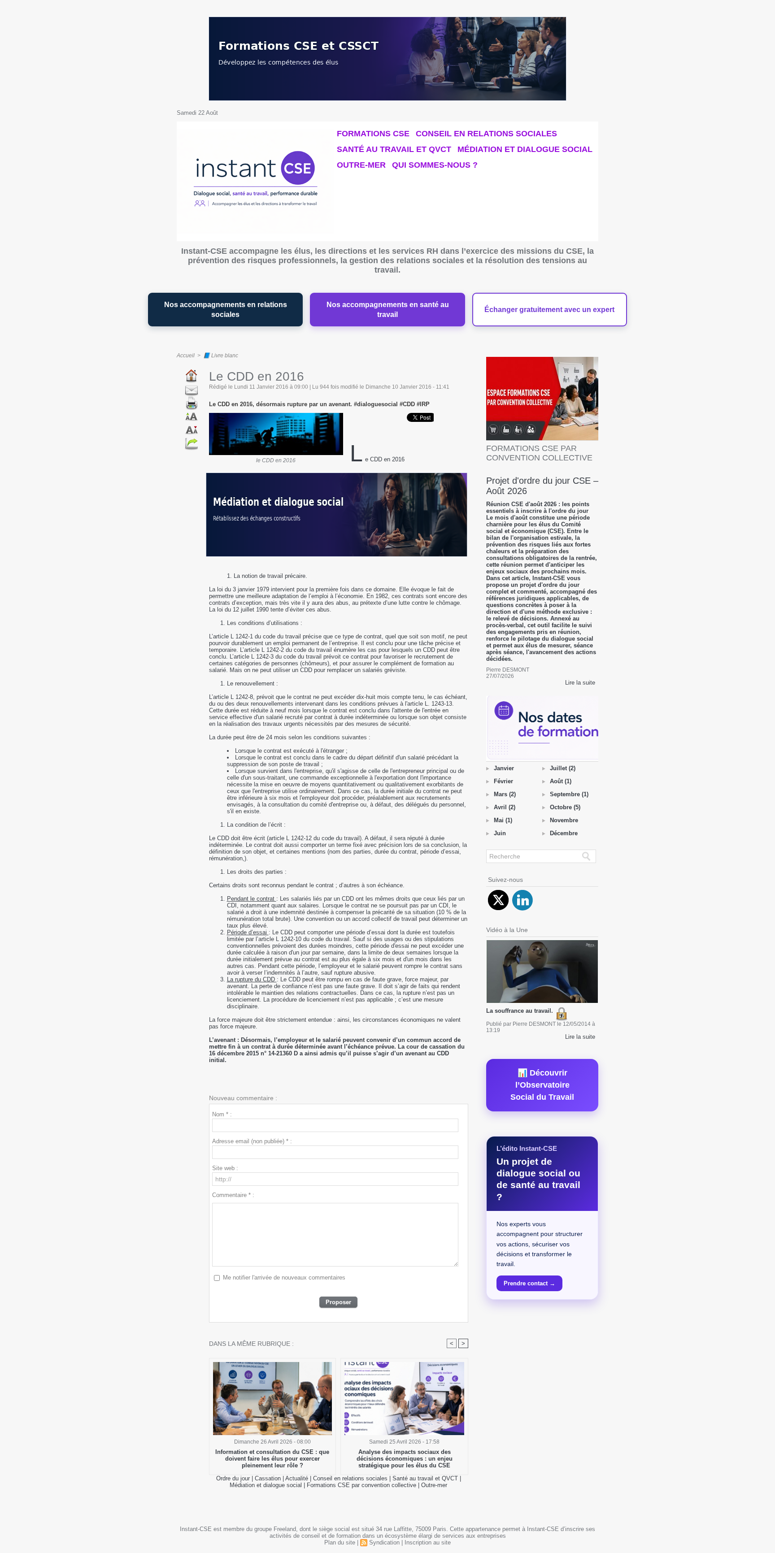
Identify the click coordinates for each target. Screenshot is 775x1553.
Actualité (297, 1478)
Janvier (504, 768)
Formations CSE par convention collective (361, 1485)
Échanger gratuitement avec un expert (549, 309)
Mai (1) (503, 820)
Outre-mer (361, 165)
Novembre (564, 820)
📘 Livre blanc (220, 355)
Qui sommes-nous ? (435, 165)
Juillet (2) (562, 768)
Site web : (225, 1168)
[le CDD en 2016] (276, 415)
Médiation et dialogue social (524, 149)
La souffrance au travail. (520, 1010)
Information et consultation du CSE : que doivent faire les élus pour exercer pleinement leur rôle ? (272, 1459)
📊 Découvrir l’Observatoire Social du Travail (542, 1085)
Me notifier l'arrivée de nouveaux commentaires (284, 1277)
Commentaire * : (233, 1195)
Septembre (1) (569, 794)
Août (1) (560, 781)
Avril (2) (504, 807)
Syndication (384, 1542)
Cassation (268, 1478)
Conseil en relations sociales (486, 133)
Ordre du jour (233, 1478)
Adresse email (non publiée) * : (252, 1141)
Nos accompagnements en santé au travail (388, 309)
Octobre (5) (565, 807)
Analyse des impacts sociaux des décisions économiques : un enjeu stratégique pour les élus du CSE (405, 1459)
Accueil (186, 355)
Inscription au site (428, 1542)
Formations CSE (373, 133)
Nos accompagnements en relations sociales (225, 309)
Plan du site (339, 1542)
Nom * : (222, 1114)
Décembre (564, 833)
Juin (500, 833)
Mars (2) (505, 794)
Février (503, 781)
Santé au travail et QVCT (394, 149)
